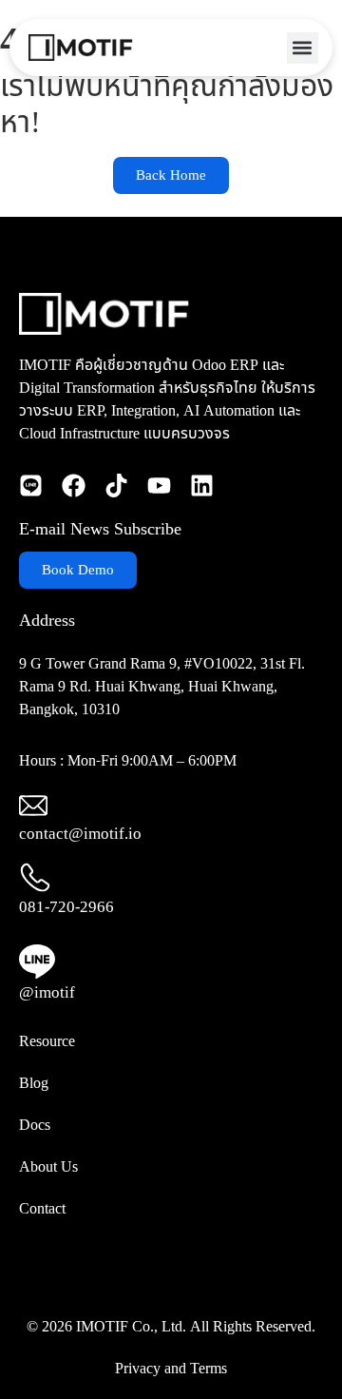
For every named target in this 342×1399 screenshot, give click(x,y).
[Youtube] (159, 485)
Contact (42, 1208)
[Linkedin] (202, 485)
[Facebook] (74, 485)
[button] (302, 48)
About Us (48, 1167)
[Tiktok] (116, 485)
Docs (34, 1125)
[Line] (31, 485)
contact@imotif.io (80, 834)
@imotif (47, 993)
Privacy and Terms (171, 1368)
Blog (33, 1083)
